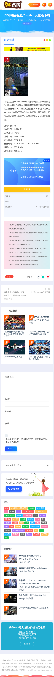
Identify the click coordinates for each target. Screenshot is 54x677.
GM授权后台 (40, 508)
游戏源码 (29, 530)
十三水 (23, 519)
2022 (6, 508)
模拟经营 (7, 530)
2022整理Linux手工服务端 (18, 508)
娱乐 (43, 519)
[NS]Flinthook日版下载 (13, 357)
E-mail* (8, 411)
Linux (18, 511)
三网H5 (19, 515)
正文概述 (9, 40)
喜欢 (9, 277)
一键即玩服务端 (9, 515)
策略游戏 (15, 534)
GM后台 (31, 508)
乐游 (35, 515)
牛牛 (41, 530)
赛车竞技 (44, 534)
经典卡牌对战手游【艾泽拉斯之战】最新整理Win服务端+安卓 (15, 296)
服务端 (18, 526)
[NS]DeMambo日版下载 (40, 292)
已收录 (28, 23)
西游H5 (29, 534)
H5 (6, 511)
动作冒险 (15, 519)
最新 (11, 526)
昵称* (7, 399)
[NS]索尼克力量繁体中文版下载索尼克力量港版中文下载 (14, 334)
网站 (7, 424)
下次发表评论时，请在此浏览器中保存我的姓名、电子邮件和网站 (27, 440)
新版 (6, 526)
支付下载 (27, 189)
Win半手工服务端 (41, 511)
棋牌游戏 (25, 526)
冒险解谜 (7, 519)
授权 (32, 523)
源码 (36, 530)
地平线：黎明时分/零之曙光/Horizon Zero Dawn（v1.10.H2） (30, 559)
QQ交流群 (15, 489)
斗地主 (44, 523)
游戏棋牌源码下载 (18, 530)
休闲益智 (42, 515)
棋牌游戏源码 (35, 526)
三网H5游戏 (27, 515)
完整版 (15, 523)
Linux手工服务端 (28, 511)
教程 (37, 523)
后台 (37, 519)
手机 (26, 523)
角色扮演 (36, 534)
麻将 (6, 537)
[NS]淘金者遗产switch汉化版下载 (26, 264)
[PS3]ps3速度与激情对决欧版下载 (33, 608)
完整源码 (7, 523)
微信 (21, 523)
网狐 (22, 534)
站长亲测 (7, 534)
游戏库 (11, 264)
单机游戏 (30, 519)
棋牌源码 (44, 526)
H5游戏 (12, 511)
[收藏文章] (38, 277)
